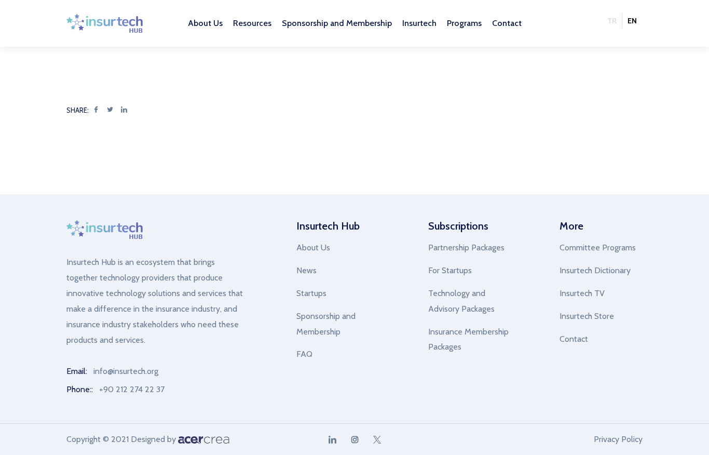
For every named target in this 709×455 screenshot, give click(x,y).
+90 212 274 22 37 (132, 389)
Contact (507, 23)
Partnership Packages (466, 247)
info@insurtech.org (125, 371)
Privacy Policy (618, 439)
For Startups (450, 270)
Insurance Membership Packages (468, 339)
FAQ (304, 354)
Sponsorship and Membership (326, 324)
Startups (311, 293)
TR (612, 20)
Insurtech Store (587, 316)
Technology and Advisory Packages (461, 301)
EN (632, 20)
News (306, 270)
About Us (313, 247)
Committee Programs (598, 247)
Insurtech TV (582, 293)
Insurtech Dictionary (595, 270)
